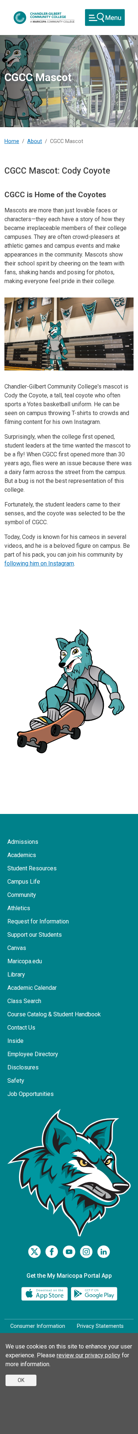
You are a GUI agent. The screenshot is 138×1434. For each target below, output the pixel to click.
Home (11, 141)
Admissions (22, 841)
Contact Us (21, 1027)
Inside (15, 1040)
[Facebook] (51, 1251)
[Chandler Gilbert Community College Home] (44, 17)
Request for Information (38, 921)
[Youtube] (69, 1251)
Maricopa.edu (24, 961)
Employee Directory (32, 1054)
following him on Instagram (39, 563)
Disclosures (23, 1067)
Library (16, 974)
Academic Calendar (32, 987)
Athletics (18, 908)
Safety (15, 1080)
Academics (21, 855)
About (34, 141)
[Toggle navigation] (105, 17)
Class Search (24, 1001)
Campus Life (23, 881)
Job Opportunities (30, 1093)
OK (21, 1380)
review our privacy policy (88, 1355)
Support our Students (34, 934)
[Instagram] (86, 1251)
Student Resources (32, 868)
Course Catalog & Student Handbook (54, 1014)
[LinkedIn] (103, 1251)
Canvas (16, 947)
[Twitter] (34, 1251)
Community (21, 894)
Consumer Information (37, 1326)
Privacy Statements (100, 1326)
